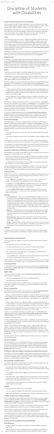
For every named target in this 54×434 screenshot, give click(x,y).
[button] (1, 2)
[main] (27, 10)
